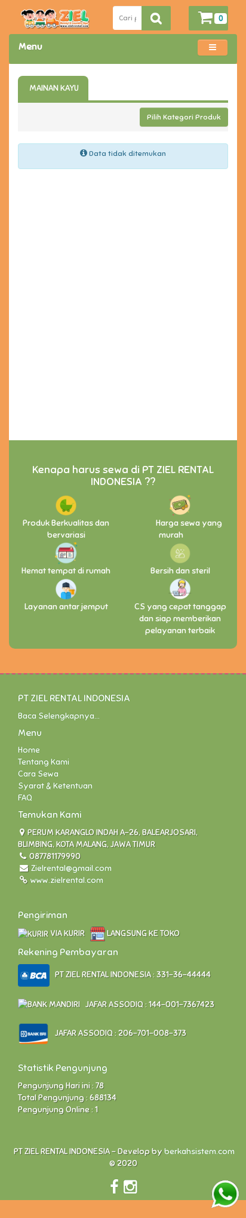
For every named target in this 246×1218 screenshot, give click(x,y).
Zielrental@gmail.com (71, 868)
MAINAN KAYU (53, 88)
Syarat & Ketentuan (55, 786)
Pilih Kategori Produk (184, 117)
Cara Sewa (38, 774)
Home (29, 750)
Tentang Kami (43, 762)
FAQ (25, 798)
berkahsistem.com (199, 1151)
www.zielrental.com (66, 880)
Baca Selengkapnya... (59, 716)
